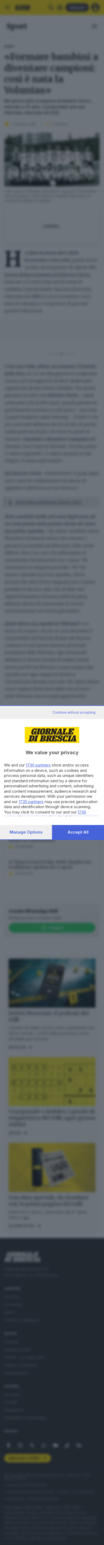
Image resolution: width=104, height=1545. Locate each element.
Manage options (26, 832)
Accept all (78, 832)
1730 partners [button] (38, 765)
